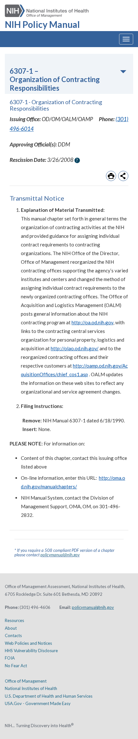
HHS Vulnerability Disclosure (31, 650)
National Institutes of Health (31, 688)
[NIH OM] (47, 9)
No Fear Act (16, 665)
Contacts (13, 635)
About (11, 628)
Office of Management (26, 681)
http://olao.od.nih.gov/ (75, 348)
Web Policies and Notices (28, 643)
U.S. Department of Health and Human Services (48, 696)
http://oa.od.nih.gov (92, 322)
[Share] (123, 176)
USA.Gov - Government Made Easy (38, 703)
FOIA (10, 657)
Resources (14, 620)
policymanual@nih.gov (60, 554)
